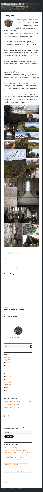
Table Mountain (8, 469)
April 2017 (7, 379)
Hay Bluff (29, 455)
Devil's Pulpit (8, 455)
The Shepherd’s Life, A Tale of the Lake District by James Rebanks (17, 401)
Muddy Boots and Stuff (14, 4)
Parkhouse (14, 462)
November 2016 (8, 387)
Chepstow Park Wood (21, 450)
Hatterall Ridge (22, 455)
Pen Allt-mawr (21, 462)
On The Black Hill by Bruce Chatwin (11, 404)
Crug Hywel (22, 452)
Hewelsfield (7, 457)
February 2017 (8, 382)
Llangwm (7, 459)
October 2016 (8, 389)
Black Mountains (8, 357)
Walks (15, 268)
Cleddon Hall (15, 452)
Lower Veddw (25, 459)
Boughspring (25, 447)
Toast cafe (15, 471)
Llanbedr (23, 457)
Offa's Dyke (7, 360)
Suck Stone (16, 466)
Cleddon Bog (8, 452)
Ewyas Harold (24, 268)
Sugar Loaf (22, 466)
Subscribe (9, 436)
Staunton (26, 464)
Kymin (18, 457)
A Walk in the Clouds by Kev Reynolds (12, 407)
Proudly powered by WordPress (18, 488)
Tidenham (25, 469)
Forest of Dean (8, 359)
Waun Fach (7, 473)
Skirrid (20, 464)
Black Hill (13, 447)
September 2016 (8, 390)
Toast (10, 471)
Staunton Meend (8, 466)
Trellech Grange (22, 471)
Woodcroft (21, 473)
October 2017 (8, 376)
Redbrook (16, 464)
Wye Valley (7, 365)
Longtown (18, 459)
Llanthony (12, 459)
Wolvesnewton (14, 473)
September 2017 (8, 378)
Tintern (6, 471)
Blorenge (19, 447)
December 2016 (8, 385)
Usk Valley (7, 362)
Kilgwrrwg (13, 457)
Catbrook (13, 450)
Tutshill (29, 471)
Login (5, 482)
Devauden (28, 452)
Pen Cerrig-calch (8, 464)
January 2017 (8, 384)
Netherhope (7, 462)
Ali (4, 268)
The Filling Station (17, 469)
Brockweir (7, 450)
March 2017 (7, 381)
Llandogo (29, 457)
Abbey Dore (19, 268)
